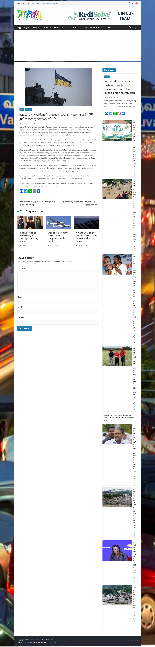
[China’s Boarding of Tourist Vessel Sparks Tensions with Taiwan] (86, 217)
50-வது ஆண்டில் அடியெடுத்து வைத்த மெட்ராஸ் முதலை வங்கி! (134, 141)
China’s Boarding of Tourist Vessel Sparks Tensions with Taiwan (86, 236)
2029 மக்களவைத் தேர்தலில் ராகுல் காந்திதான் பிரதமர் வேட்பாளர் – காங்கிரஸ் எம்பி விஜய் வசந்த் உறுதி (134, 292)
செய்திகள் (28, 109)
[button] (28, 27)
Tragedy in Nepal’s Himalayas (134, 599)
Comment (22, 268)
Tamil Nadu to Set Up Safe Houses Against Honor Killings (134, 447)
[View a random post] (135, 27)
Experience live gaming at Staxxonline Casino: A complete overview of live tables (119, 416)
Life (83, 28)
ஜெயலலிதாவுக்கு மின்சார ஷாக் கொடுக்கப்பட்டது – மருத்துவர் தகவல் (79, 203)
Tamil (21, 109)
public (107, 77)
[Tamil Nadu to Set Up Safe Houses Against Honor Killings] (117, 454)
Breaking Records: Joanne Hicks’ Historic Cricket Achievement (134, 371)
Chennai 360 (59, 28)
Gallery (73, 28)
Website (20, 317)
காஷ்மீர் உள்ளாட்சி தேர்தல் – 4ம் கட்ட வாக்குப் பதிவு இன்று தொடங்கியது (37, 203)
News (35, 28)
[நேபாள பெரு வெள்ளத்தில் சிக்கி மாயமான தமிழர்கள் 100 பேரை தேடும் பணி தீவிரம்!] (117, 216)
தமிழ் (25, 28)
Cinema (46, 28)
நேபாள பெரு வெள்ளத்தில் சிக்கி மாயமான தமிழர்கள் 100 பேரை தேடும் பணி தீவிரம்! (134, 208)
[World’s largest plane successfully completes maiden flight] (58, 217)
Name (20, 297)
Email (20, 307)
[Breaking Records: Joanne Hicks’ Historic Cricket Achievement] (117, 379)
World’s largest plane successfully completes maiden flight (58, 236)
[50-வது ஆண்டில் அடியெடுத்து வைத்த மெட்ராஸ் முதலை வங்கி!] (117, 148)
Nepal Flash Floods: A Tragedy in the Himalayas (134, 505)
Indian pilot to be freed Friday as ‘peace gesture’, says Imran (30, 236)
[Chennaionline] (19, 27)
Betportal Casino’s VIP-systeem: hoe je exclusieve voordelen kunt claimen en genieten (119, 87)
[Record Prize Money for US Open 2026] (117, 562)
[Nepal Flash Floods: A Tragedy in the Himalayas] (117, 513)
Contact (109, 28)
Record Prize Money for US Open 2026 (134, 555)
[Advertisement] (77, 46)
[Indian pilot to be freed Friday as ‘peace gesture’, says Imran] (30, 217)
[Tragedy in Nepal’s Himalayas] (117, 606)
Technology (95, 28)
